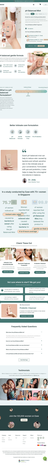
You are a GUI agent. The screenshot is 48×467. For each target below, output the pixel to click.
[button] (40, 4)
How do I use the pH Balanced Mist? (15, 341)
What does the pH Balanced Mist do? (15, 332)
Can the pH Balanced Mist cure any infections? (17, 345)
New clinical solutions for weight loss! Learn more (24, 1)
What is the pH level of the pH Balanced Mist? (17, 349)
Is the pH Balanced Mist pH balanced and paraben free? (20, 353)
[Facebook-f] (38, 438)
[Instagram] (41, 438)
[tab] (24, 332)
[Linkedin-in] (43, 438)
